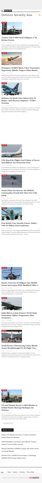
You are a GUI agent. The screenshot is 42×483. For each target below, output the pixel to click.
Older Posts (8, 423)
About (9, 472)
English (4, 22)
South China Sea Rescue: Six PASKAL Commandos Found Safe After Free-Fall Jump (19, 193)
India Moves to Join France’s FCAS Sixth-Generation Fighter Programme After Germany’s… (19, 315)
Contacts (15, 472)
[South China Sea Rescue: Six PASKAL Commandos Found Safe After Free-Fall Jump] (11, 181)
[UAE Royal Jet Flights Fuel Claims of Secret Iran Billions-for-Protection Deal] (11, 150)
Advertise (22, 472)
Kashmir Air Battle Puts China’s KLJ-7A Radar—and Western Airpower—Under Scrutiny (18, 100)
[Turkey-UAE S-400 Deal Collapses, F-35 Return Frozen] (11, 28)
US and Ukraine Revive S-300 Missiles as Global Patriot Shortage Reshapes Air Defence (19, 407)
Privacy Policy (30, 472)
